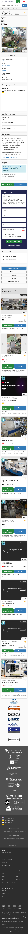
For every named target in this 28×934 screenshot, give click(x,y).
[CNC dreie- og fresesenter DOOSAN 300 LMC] (14, 427)
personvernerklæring (6, 931)
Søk (25, 5)
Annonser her (15, 739)
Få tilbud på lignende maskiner (13, 236)
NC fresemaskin (6, 61)
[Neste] (25, 39)
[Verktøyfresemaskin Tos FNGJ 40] (14, 344)
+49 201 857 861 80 (10, 822)
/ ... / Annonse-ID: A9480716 (10, 8)
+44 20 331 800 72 (9, 818)
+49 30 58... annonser (10, 256)
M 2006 (4, 70)
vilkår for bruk (15, 931)
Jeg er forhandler (9, 234)
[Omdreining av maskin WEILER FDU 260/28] (14, 509)
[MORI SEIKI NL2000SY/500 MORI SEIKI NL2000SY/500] (14, 669)
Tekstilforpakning (8, 831)
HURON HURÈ (6, 65)
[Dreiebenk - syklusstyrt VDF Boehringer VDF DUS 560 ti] (14, 467)
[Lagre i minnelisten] (24, 12)
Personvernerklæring (14, 245)
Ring (21, 184)
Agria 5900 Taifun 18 (19, 831)
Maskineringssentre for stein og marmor (14, 838)
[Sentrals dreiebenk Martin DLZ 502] (14, 304)
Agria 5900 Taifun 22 (14, 845)
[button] (26, 1)
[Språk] (24, 1)
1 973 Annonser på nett (8, 178)
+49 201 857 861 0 (9, 820)
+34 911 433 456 (9, 825)
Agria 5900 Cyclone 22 (14, 835)
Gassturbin (6, 842)
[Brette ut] (14, 332)
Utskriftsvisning (14, 272)
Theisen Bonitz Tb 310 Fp (18, 842)
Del (14, 278)
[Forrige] (2, 39)
